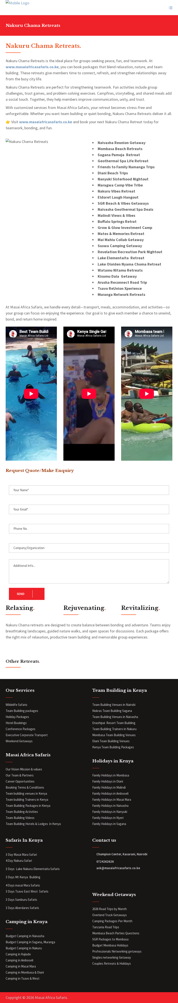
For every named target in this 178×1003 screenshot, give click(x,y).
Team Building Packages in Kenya (28, 806)
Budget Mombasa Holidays (110, 945)
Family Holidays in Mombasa (110, 775)
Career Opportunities (20, 781)
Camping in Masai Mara (21, 966)
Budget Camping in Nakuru (24, 948)
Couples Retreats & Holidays (111, 963)
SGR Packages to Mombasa (110, 939)
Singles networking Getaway (111, 957)
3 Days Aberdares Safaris (23, 908)
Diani (96, 741)
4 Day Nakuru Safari (19, 861)
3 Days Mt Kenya (17, 877)
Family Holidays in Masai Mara (112, 799)
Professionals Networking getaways (117, 951)
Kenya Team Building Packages (113, 747)
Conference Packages (20, 729)
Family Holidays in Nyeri (108, 818)
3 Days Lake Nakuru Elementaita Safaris (33, 869)
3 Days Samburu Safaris (21, 900)
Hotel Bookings (16, 723)
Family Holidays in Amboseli (110, 793)
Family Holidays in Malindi (109, 787)
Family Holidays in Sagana (109, 824)
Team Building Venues (115, 741)
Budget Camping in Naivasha (25, 936)
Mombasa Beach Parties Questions (115, 933)
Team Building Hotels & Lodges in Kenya (33, 824)
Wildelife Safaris (16, 705)
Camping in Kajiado (18, 954)
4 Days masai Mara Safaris (23, 885)
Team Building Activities (22, 812)
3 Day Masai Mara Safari (22, 854)
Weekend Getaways (19, 741)
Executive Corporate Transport (27, 735)
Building (35, 877)
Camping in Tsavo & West (23, 978)
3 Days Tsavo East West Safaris (27, 891)
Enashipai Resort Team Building (113, 723)
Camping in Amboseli (19, 960)
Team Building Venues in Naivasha (115, 717)
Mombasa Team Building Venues (114, 735)
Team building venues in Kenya (26, 793)
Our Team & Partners (20, 775)
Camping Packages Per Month (112, 921)
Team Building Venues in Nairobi (113, 705)
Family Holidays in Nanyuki (109, 812)
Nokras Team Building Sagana (112, 711)
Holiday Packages (17, 717)
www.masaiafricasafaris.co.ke (32, 66)
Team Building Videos (20, 818)
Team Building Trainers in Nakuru (114, 729)
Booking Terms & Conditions (25, 787)
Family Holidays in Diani (107, 781)
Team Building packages (22, 711)
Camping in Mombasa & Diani (25, 972)
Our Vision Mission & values (24, 769)
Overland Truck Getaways (109, 915)
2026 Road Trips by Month (109, 909)
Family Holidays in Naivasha (110, 806)
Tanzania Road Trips (105, 927)
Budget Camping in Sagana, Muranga (30, 942)
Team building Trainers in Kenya (27, 799)
